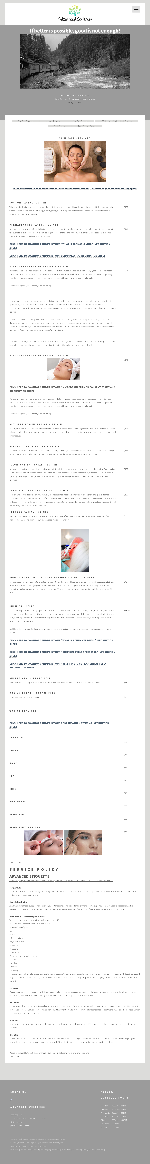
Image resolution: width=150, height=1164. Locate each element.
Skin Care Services (25, 121)
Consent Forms (100, 1150)
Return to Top (15, 862)
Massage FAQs (47, 1150)
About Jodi (23, 1150)
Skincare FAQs (56, 1150)
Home (12, 1150)
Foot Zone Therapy (80, 121)
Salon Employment (28, 1146)
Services (17, 1150)
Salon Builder (14, 1146)
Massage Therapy (53, 121)
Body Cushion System (87, 126)
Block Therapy (59, 126)
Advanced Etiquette (37, 1150)
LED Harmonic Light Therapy (80, 1150)
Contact (29, 1150)
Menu (136, 9)
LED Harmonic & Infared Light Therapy (116, 121)
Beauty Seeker (42, 1146)
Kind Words (92, 1150)
